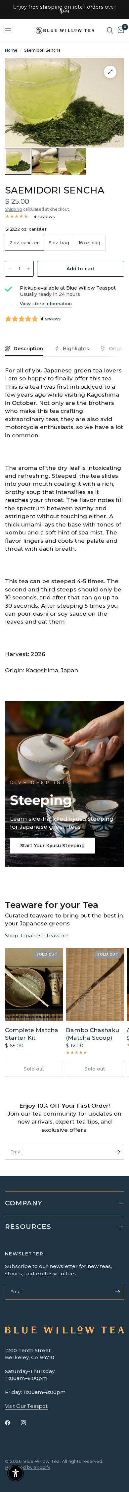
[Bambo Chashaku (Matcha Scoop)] (95, 984)
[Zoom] (110, 72)
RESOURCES (28, 1227)
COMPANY (23, 1203)
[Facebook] (12, 1422)
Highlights (76, 348)
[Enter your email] (117, 1152)
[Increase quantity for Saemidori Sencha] (28, 268)
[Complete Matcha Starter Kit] (34, 984)
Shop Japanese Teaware (36, 935)
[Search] (110, 30)
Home (11, 50)
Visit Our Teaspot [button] (26, 1406)
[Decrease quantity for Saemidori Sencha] (10, 268)
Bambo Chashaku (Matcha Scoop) (92, 1033)
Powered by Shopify (27, 1467)
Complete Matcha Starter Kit (31, 1033)
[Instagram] (28, 1422)
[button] (52, 846)
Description (28, 348)
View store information (46, 303)
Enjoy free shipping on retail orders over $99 (64, 9)
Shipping (13, 209)
